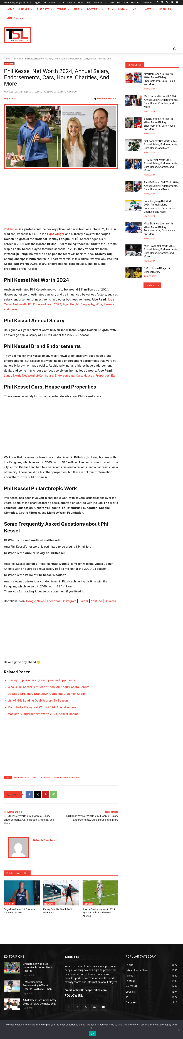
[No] (178, 1029)
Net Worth (18, 58)
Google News (35, 601)
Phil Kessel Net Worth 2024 (67, 777)
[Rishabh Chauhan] (18, 847)
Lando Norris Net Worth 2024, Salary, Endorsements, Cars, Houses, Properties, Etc (59, 375)
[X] (167, 3)
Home (7, 58)
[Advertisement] (61, 200)
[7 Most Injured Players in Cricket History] (133, 272)
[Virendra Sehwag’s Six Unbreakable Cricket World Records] (12, 967)
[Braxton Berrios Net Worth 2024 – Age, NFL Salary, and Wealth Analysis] (100, 892)
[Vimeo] (172, 3)
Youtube (96, 601)
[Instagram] (162, 3)
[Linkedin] (94, 1007)
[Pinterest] (45, 794)
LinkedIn (110, 601)
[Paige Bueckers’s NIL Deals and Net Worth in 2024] (22, 892)
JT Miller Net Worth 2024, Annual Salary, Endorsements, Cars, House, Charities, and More (29, 819)
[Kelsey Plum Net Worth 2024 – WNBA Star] (61, 892)
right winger (56, 234)
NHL (34, 777)
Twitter (83, 601)
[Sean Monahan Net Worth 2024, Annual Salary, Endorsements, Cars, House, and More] (133, 122)
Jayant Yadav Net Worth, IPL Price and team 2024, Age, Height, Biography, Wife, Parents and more (60, 304)
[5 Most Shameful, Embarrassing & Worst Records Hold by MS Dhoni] (12, 986)
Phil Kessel (11, 229)
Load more (151, 285)
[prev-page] (6, 924)
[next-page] (12, 924)
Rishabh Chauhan (106, 98)
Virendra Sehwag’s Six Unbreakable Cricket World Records (38, 967)
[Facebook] (157, 3)
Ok (92, 1033)
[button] (174, 49)
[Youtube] (177, 3)
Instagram (69, 601)
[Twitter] (85, 1007)
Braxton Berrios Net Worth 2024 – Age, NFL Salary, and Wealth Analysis (100, 912)
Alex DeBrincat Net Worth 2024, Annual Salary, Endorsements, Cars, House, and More (161, 186)
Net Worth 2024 (21, 777)
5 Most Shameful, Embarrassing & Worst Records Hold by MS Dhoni (37, 985)
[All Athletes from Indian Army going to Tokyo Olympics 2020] (12, 1004)
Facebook (54, 601)
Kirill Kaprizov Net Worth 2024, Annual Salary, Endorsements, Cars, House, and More (161, 144)
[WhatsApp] (53, 794)
